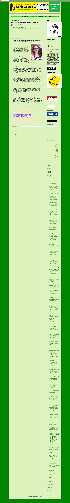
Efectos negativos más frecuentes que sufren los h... (54, 346)
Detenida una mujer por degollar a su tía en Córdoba (54, 327)
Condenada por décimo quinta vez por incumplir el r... (54, 461)
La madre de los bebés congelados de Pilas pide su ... (54, 458)
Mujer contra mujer (52, 380)
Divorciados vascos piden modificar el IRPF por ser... (53, 329)
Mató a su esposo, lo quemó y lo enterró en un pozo (54, 199)
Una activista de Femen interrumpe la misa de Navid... (54, 361)
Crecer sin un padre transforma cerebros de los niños (54, 275)
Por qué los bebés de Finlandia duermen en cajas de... (54, 189)
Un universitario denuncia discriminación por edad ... (53, 385)
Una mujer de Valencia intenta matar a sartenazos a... (54, 370)
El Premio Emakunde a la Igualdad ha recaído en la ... (54, 464)
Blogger (41, 496)
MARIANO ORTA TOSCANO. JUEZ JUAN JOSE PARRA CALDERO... (53, 324)
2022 (49, 162)
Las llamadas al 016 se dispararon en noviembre (53, 245)
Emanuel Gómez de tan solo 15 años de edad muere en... (54, 268)
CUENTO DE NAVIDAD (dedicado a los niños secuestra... (53, 437)
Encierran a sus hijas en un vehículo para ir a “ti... (53, 265)
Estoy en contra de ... (52, 388)
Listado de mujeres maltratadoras (17, 27)
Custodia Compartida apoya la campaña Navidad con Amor (54, 428)
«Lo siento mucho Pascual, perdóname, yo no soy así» (53, 372)
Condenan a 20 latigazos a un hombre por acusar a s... (54, 191)
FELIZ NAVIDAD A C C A (53, 429)
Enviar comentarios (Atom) (19, 134)
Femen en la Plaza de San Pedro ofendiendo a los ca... (54, 382)
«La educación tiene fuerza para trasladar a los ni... (54, 468)
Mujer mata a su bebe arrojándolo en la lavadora (53, 356)
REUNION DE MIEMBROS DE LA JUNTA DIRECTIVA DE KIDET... (54, 270)
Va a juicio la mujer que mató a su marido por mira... (54, 273)
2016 (49, 171)
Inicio (11, 13)
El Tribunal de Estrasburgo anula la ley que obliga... (53, 218)
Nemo (57, 155)
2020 (49, 165)
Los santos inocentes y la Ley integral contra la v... (53, 293)
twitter (37, 13)
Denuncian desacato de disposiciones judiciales (53, 221)
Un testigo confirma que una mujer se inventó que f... (53, 239)
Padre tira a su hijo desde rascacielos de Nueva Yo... (53, 408)
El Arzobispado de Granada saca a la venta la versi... (53, 412)
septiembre (51, 473)
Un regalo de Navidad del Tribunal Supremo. (53, 197)
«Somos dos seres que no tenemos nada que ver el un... (54, 261)
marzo (50, 481)
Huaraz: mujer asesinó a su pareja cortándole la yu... (53, 249)
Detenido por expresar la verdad (54, 454)
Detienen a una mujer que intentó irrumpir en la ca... (53, 228)
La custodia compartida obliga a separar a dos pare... (54, 351)
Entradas (49, 105)
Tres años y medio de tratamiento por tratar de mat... (53, 184)
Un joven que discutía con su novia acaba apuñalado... (53, 247)
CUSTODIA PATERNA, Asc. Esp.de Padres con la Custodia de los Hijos (57, 150)
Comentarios (50, 106)
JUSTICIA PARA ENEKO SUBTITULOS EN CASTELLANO (53, 440)
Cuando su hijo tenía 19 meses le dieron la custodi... (54, 335)
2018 (49, 168)
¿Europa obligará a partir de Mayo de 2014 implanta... (53, 309)
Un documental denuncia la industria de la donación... (53, 311)
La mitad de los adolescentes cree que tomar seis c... (53, 417)
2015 (49, 172)
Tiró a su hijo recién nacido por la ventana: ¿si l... (54, 233)
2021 (49, 164)
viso (56, 157)
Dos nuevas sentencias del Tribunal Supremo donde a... (54, 339)
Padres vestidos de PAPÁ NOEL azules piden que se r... (54, 291)
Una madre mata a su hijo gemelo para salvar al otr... (53, 367)
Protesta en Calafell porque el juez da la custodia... (53, 254)
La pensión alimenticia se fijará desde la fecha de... (54, 280)
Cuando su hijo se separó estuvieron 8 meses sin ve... (54, 337)
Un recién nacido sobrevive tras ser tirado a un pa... (54, 256)
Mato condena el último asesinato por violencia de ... (54, 225)
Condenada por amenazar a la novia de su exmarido (54, 214)
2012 (49, 486)
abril (50, 480)
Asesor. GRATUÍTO (54, 13)
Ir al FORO (22, 13)
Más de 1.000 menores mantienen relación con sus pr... (54, 316)
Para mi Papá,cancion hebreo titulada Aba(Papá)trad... (53, 422)
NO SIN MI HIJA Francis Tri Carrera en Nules (53, 321)
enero (50, 484)
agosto (50, 474)
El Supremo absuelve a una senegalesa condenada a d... (54, 431)
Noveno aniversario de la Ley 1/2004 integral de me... (53, 277)
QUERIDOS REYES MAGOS (53, 449)
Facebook (49, 90)
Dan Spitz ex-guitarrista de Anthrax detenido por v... (53, 302)
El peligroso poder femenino (53, 243)
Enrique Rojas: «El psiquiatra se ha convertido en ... (54, 410)
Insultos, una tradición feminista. (54, 287)
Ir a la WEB (16, 13)
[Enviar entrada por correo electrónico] (21, 126)
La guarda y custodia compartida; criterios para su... (53, 236)
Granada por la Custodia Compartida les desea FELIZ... (53, 452)
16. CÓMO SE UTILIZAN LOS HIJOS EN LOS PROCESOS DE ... (54, 434)
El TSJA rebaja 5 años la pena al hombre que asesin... (54, 178)
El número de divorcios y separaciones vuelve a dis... (54, 363)
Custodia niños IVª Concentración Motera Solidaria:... (53, 353)
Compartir (48, 118)
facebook (33, 13)
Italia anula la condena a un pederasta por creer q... (53, 187)
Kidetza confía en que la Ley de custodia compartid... (54, 307)
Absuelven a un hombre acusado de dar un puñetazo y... (54, 181)
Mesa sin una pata (52, 392)
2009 (49, 490)
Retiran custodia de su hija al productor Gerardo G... (53, 263)
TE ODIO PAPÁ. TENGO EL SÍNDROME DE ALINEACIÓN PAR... (54, 420)
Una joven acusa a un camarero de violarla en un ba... (54, 298)
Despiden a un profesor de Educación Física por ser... (53, 331)
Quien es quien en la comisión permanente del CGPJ (54, 358)
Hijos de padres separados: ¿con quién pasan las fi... (53, 406)
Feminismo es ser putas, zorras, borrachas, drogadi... (54, 252)
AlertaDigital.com (27, 34)
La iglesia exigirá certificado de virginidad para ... (54, 283)
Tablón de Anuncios (44, 13)
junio (50, 477)
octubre (50, 471)
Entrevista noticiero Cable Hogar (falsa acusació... (54, 445)
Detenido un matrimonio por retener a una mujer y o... (53, 241)
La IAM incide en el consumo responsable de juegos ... (53, 205)
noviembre (51, 470)
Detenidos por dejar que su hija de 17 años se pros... (54, 376)
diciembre (50, 176)
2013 (49, 175)
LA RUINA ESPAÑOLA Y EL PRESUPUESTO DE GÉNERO (53, 194)
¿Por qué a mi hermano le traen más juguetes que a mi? (54, 231)
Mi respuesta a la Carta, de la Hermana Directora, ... (53, 342)
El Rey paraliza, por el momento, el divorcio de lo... (54, 313)
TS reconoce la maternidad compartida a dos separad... (54, 348)
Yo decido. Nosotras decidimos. (54, 281)
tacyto (57, 156)
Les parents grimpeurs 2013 (53, 229)
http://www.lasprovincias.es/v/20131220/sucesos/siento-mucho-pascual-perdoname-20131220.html (27, 123)
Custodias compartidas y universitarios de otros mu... (54, 209)
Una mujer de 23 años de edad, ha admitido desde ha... (54, 365)
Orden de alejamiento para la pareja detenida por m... (53, 456)
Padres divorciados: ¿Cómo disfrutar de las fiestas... (53, 403)
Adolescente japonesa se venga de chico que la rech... (54, 379)
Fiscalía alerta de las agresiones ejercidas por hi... (54, 466)
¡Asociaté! (27, 13)
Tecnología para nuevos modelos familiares (53, 223)
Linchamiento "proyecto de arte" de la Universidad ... (54, 286)
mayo (50, 478)
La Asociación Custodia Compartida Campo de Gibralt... (53, 425)
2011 (49, 487)
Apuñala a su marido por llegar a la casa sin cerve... (54, 216)
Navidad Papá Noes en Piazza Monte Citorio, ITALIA (54, 448)
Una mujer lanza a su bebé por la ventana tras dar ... (54, 300)
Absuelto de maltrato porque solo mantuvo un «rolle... (53, 394)
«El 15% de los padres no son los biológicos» (54, 399)
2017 (49, 169)
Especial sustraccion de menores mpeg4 (52, 319)
